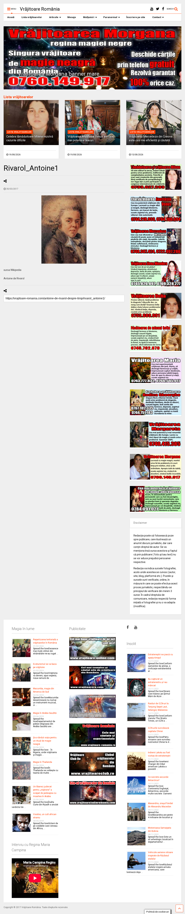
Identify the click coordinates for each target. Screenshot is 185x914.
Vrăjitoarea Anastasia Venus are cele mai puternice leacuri (91, 138)
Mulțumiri (88, 17)
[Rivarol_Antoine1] (64, 229)
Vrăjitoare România (40, 9)
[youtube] (151, 9)
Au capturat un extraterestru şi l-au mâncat (157, 682)
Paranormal (110, 17)
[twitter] (157, 9)
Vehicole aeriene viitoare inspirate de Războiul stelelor (160, 855)
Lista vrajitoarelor (19, 132)
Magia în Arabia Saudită (45, 713)
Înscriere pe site (135, 17)
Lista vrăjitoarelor (31, 17)
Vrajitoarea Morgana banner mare (58, 74)
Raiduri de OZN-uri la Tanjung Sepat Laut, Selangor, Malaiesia (158, 706)
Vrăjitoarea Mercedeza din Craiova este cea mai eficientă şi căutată (150, 138)
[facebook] (163, 9)
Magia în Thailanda (42, 762)
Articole (53, 17)
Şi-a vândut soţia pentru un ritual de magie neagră (45, 740)
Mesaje (71, 17)
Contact (156, 17)
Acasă (10, 17)
